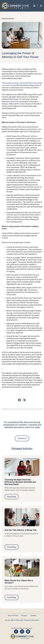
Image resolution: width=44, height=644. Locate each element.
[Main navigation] (34, 6)
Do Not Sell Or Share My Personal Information (22, 620)
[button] (19, 400)
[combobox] (15, 15)
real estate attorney (13, 101)
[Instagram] (22, 631)
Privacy (24, 615)
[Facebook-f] (16, 631)
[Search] (32, 15)
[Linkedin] (28, 631)
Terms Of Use (13, 615)
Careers (33, 615)
